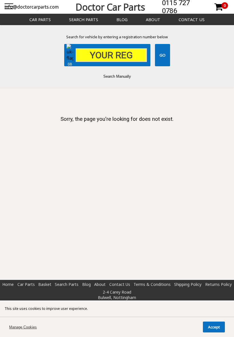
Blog (122, 19)
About (153, 19)
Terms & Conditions (152, 284)
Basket (44, 284)
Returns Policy (218, 284)
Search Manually (117, 76)
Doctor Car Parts (110, 7)
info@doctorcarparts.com (32, 6)
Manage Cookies (23, 327)
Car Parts (40, 19)
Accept (214, 327)
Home (8, 284)
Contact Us (192, 19)
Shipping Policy (187, 284)
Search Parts (83, 19)
